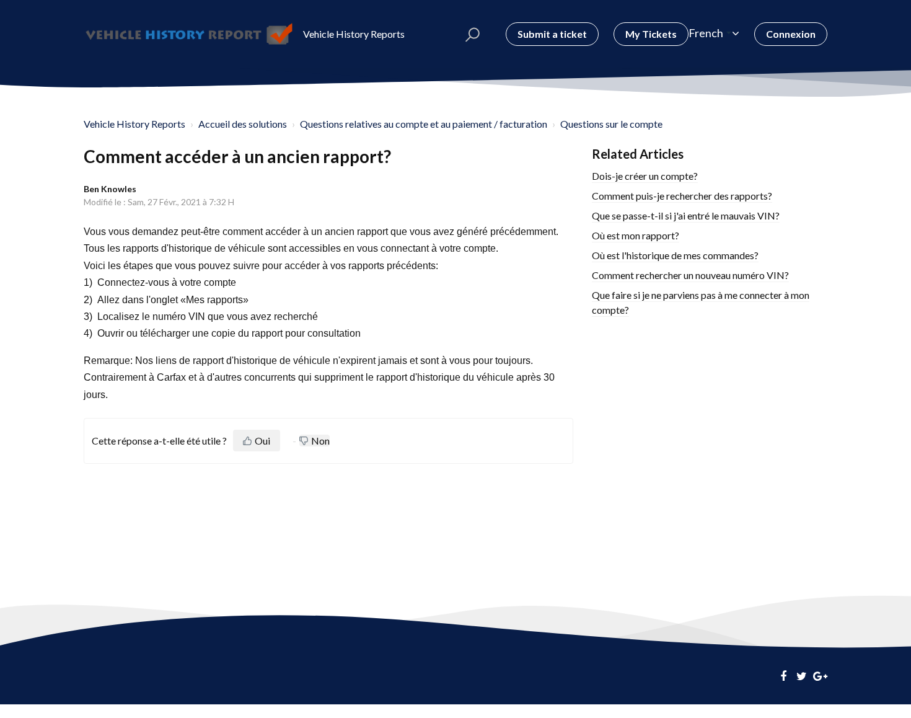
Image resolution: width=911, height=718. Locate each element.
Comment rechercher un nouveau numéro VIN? (690, 275)
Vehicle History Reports (134, 124)
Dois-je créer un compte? (645, 176)
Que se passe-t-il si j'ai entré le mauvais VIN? (686, 215)
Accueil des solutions (242, 124)
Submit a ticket (552, 34)
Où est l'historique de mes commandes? (675, 255)
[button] (472, 34)
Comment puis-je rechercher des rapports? (682, 196)
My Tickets (651, 34)
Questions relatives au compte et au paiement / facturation (423, 124)
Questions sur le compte (611, 124)
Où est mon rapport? (635, 235)
